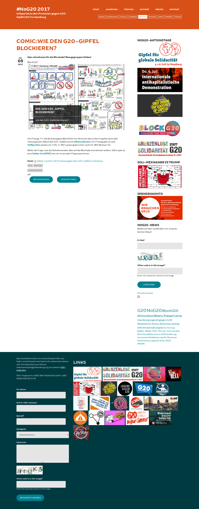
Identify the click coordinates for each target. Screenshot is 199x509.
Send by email (68, 179)
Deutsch (143, 17)
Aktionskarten (82, 141)
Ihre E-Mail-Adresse (27, 402)
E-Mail (141, 240)
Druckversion (41, 179)
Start (96, 9)
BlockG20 (38, 166)
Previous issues (145, 293)
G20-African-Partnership (166, 331)
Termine (128, 9)
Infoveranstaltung (148, 327)
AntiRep (144, 9)
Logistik (154, 340)
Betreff (20, 416)
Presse (159, 9)
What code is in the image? (151, 265)
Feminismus (143, 340)
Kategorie (21, 429)
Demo (155, 323)
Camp (177, 316)
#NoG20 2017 (33, 9)
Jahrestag (112, 9)
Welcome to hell (156, 334)
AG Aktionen (170, 337)
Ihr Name (21, 389)
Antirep (171, 327)
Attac (162, 340)
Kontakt (174, 9)
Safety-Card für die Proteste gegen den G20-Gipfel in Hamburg (70, 161)
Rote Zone (142, 334)
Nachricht (21, 442)
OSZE (168, 340)
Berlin (163, 327)
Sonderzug (171, 334)
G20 (30, 166)
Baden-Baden (144, 331)
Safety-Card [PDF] (41, 153)
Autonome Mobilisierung (150, 337)
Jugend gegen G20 (161, 320)
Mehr (140, 343)
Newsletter (144, 323)
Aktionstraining (169, 323)
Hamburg (143, 320)
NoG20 (154, 310)
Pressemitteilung (35, 170)
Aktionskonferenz (150, 316)
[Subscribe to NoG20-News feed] (160, 296)
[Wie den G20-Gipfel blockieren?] (76, 97)
